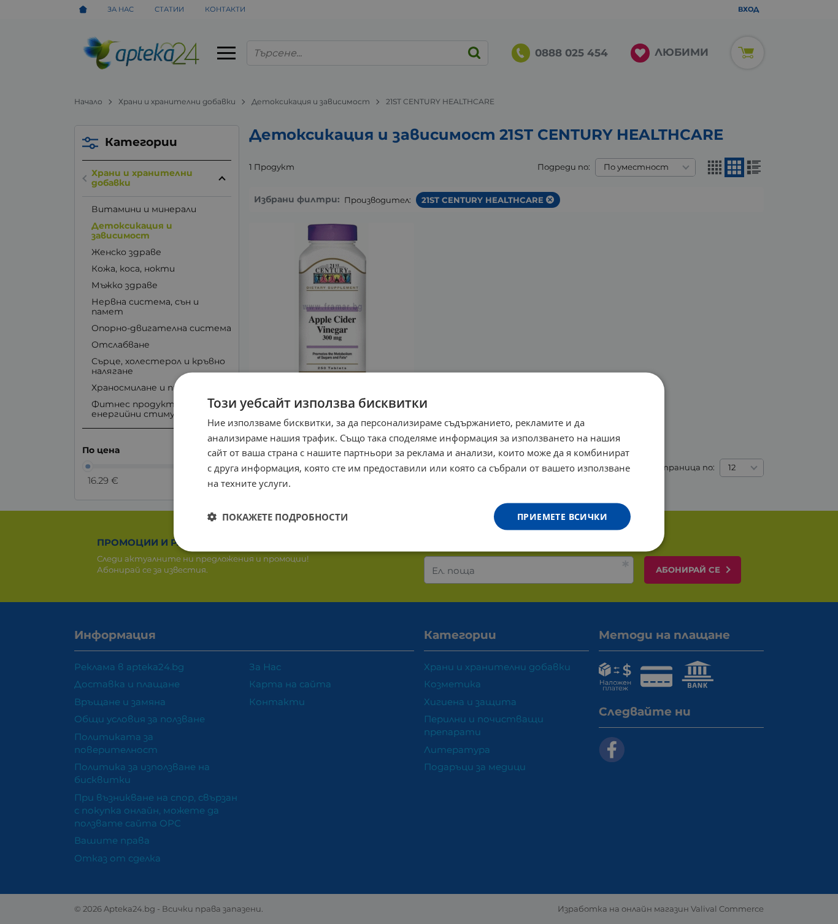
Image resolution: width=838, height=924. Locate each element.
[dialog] (419, 462)
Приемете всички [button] (562, 516)
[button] (277, 517)
